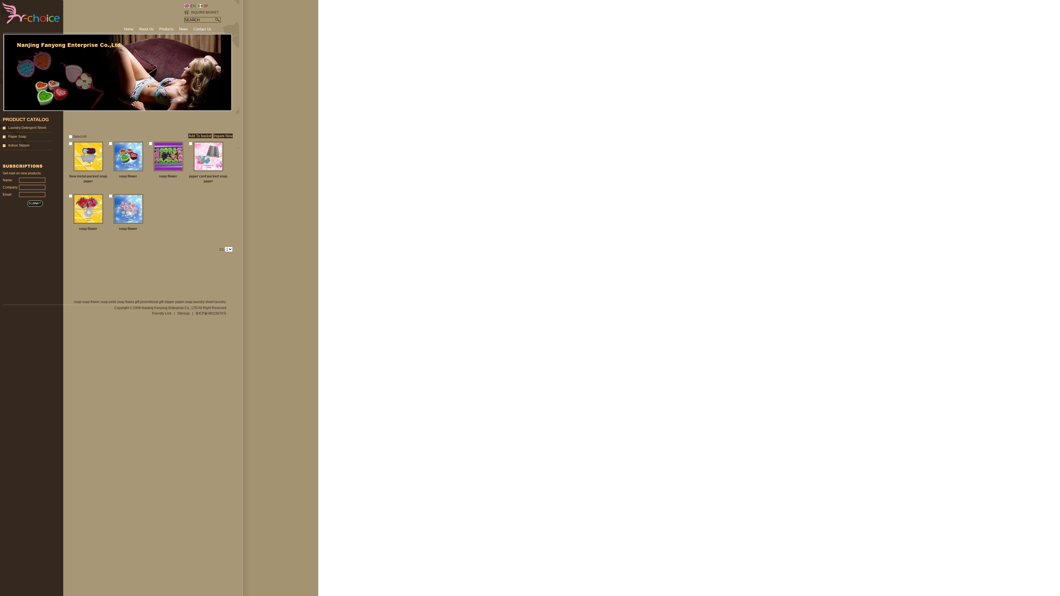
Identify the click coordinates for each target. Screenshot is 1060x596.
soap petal (108, 302)
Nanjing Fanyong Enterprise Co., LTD (170, 308)
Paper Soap (17, 137)
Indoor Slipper (19, 145)
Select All (80, 137)
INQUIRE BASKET (205, 12)
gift (137, 302)
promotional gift (151, 302)
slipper (169, 302)
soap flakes (125, 302)
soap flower (91, 302)
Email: (7, 194)
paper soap (183, 302)
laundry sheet (203, 302)
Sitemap (183, 313)
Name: (8, 180)
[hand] (218, 20)
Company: (9, 187)
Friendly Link (161, 313)
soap (77, 302)
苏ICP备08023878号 (210, 313)
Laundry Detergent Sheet (27, 128)
